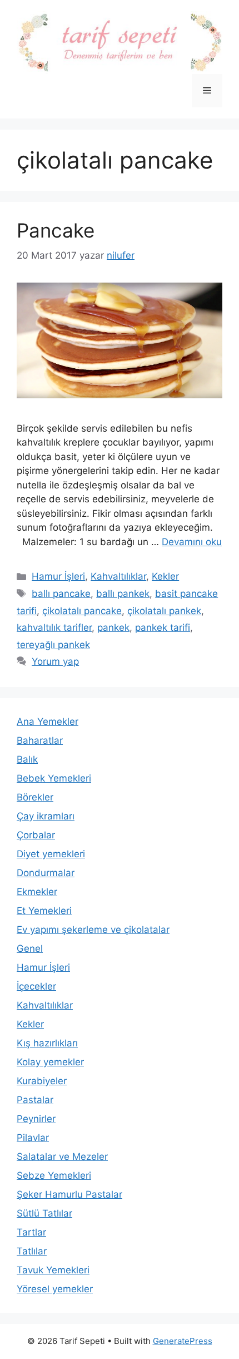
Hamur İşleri (58, 576)
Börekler (35, 797)
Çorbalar (36, 835)
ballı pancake (61, 593)
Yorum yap (55, 661)
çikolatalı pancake (82, 610)
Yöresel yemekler (55, 1288)
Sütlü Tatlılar (44, 1213)
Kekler (165, 576)
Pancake (55, 230)
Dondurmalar (45, 872)
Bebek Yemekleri (54, 778)
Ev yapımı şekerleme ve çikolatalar (93, 929)
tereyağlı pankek (53, 644)
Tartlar (31, 1232)
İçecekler (36, 986)
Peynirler (36, 1118)
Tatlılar (32, 1251)
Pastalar (35, 1099)
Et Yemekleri (44, 910)
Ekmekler (37, 891)
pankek (113, 627)
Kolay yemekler (50, 1062)
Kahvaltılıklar (118, 576)
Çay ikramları (45, 816)
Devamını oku (192, 541)
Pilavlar (33, 1137)
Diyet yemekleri (51, 853)
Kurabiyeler (42, 1080)
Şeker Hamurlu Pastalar (69, 1194)
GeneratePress (182, 1341)
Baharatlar (40, 740)
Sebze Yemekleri (54, 1175)
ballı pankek (123, 593)
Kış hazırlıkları (47, 1043)
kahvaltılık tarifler (54, 627)
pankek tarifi (162, 627)
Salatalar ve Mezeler (62, 1156)
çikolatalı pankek (164, 610)
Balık (27, 759)
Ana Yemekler (47, 721)
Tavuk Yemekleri (53, 1270)
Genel (30, 948)
